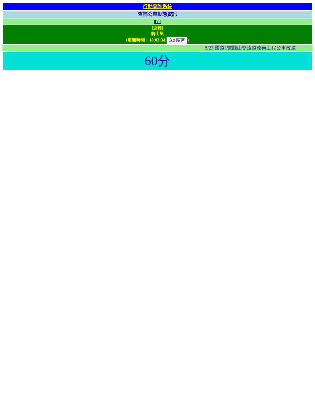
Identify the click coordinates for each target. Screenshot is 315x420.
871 (157, 21)
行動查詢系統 (157, 6)
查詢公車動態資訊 (157, 14)
